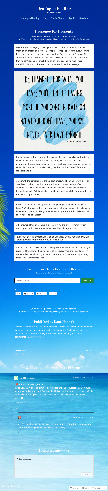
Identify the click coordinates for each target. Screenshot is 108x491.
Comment (86, 474)
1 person (23, 403)
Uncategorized (70, 36)
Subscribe (87, 281)
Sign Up (72, 18)
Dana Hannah (37, 36)
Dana (25, 417)
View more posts (37, 337)
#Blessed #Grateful (28, 39)
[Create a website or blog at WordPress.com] (19, 486)
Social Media (57, 18)
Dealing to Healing (54, 8)
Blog (45, 18)
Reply (16, 408)
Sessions (83, 18)
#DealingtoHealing (44, 39)
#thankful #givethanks (80, 39)
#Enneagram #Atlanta (61, 39)
